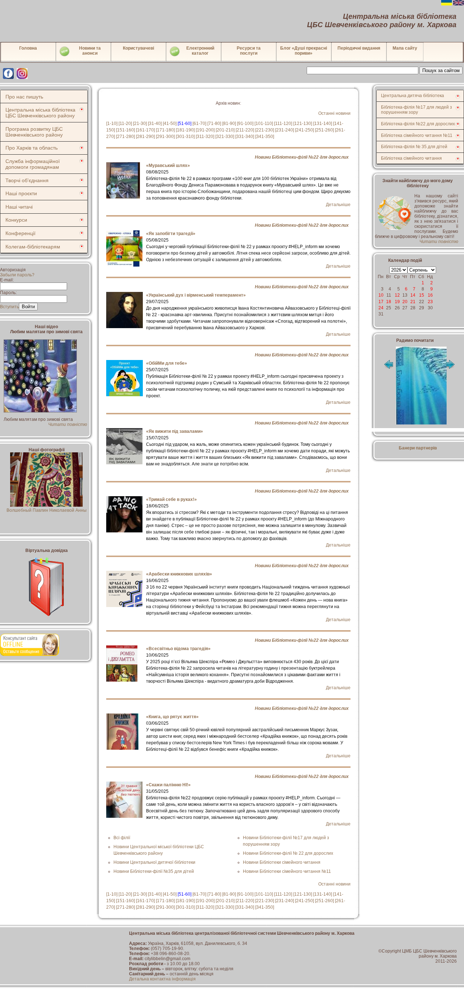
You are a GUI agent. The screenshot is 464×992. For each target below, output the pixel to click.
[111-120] (283, 123)
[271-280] (125, 136)
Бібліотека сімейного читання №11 (416, 135)
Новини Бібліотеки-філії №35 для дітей (153, 871)
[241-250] (304, 130)
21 (412, 301)
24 (381, 307)
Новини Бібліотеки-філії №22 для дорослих (302, 157)
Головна (28, 48)
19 (397, 301)
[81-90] (229, 123)
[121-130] (302, 123)
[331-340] (244, 136)
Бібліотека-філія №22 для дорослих (418, 123)
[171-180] (165, 130)
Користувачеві (138, 48)
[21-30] (140, 123)
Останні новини (334, 113)
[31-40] (155, 123)
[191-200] (205, 130)
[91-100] (245, 123)
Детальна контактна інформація (162, 978)
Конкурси (16, 220)
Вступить (9, 306)
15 (421, 295)
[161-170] (145, 130)
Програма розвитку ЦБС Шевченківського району (34, 132)
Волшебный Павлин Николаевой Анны (47, 510)
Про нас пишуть (24, 97)
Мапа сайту (405, 48)
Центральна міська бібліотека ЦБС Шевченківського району (40, 112)
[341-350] (264, 136)
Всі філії (121, 837)
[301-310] (185, 136)
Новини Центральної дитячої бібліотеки (154, 862)
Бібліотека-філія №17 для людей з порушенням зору (416, 110)
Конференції (20, 233)
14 (412, 295)
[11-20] (125, 123)
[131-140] (322, 123)
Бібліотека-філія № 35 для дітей (414, 146)
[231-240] (284, 130)
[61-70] (199, 123)
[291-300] (165, 136)
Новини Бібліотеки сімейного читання (281, 862)
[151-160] (125, 130)
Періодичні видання (358, 48)
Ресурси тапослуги (249, 51)
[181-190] (185, 130)
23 (430, 301)
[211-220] (245, 130)
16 (430, 295)
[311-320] (205, 136)
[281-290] (145, 136)
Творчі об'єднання (27, 180)
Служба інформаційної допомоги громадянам (32, 164)
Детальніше (338, 204)
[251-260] (324, 130)
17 (381, 301)
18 (388, 301)
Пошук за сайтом (441, 70)
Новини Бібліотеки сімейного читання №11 (287, 871)
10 (381, 295)
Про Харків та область (31, 148)
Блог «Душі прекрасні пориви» (303, 51)
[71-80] (214, 123)
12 (397, 295)
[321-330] (224, 136)
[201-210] (225, 130)
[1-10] (111, 123)
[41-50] (170, 123)
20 (404, 301)
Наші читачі (19, 207)
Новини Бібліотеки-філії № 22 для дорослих (288, 853)
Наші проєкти (21, 193)
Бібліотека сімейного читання (411, 158)
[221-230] (264, 130)
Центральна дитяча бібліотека (412, 95)
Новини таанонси (90, 51)
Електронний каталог (200, 51)
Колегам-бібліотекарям (32, 247)
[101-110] (263, 123)
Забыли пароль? (17, 274)
